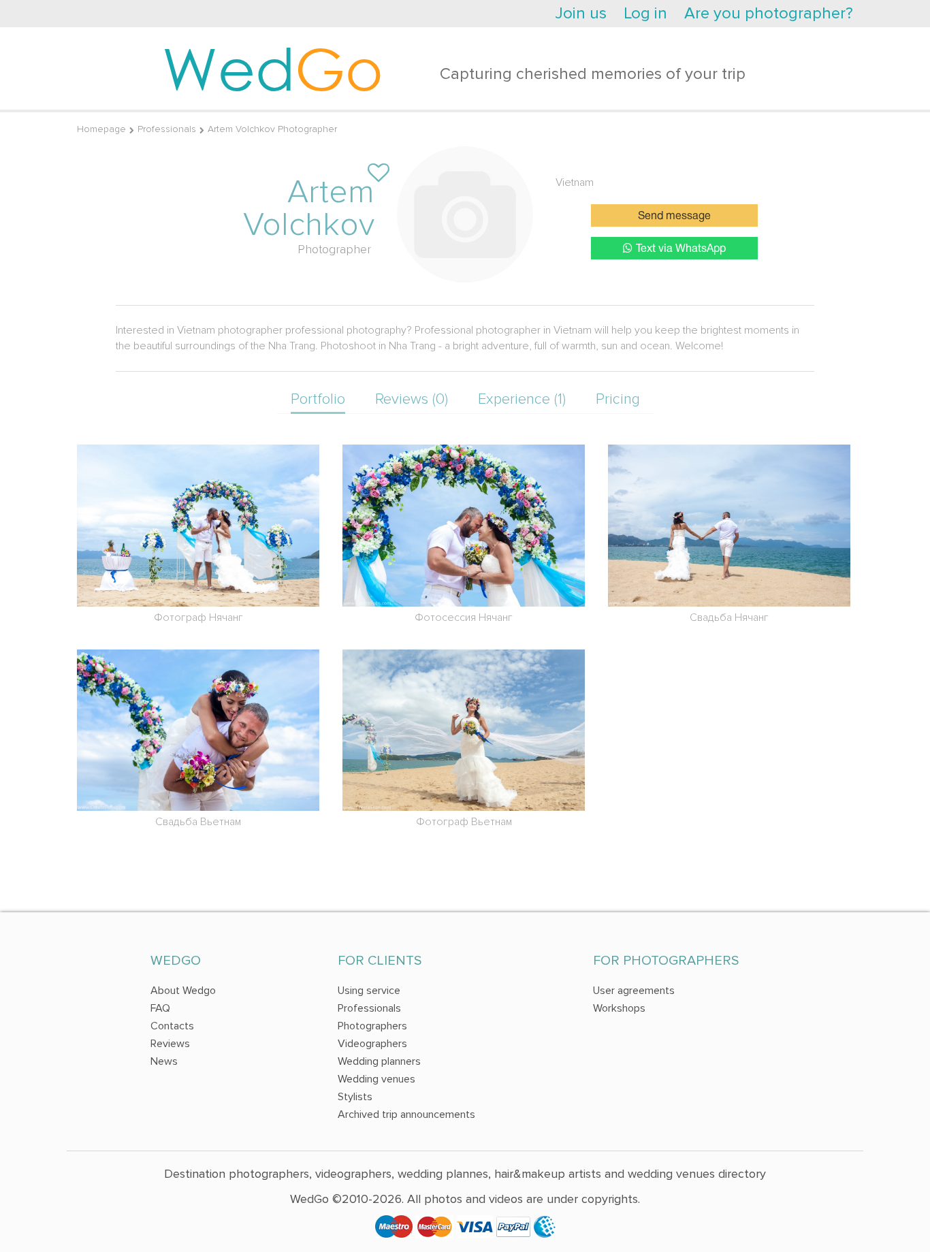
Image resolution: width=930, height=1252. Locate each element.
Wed (272, 68)
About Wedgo (183, 990)
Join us (581, 13)
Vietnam (575, 182)
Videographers (372, 1043)
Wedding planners (379, 1061)
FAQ (160, 1008)
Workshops (619, 1008)
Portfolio (318, 399)
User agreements (634, 990)
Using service (369, 990)
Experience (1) (522, 399)
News (164, 1061)
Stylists (355, 1097)
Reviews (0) (411, 399)
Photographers (372, 1026)
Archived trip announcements (406, 1114)
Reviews (170, 1043)
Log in (645, 13)
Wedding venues (376, 1079)
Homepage (101, 129)
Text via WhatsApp (681, 249)
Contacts (172, 1026)
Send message (674, 216)
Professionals (167, 129)
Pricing (618, 399)
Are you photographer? (768, 13)
